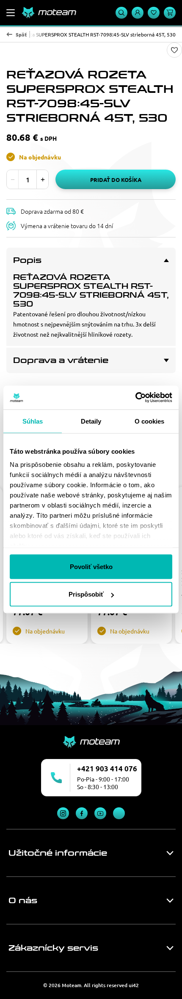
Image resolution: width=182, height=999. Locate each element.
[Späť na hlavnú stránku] (48, 12)
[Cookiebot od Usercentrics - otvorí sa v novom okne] (135, 397)
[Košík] (170, 13)
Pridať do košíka (115, 179)
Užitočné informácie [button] (57, 853)
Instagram (63, 813)
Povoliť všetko (91, 566)
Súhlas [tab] (32, 420)
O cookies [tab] (150, 420)
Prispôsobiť (86, 594)
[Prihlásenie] (137, 13)
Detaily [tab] (91, 420)
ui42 (134, 985)
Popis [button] (27, 260)
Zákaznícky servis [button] (53, 948)
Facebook (82, 813)
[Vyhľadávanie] (121, 13)
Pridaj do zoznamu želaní (174, 50)
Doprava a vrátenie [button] (60, 360)
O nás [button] (22, 900)
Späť (21, 34)
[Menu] (10, 12)
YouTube (100, 813)
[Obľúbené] (154, 13)
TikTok (119, 813)
